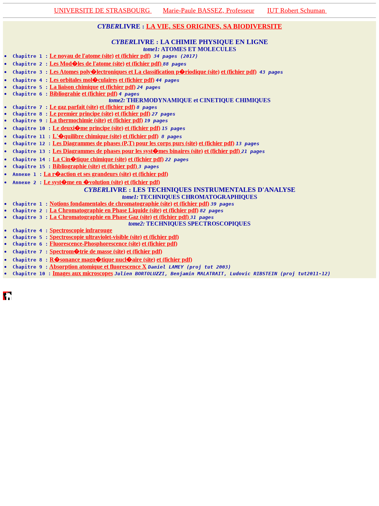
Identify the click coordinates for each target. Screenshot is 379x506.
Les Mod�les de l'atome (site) (87, 63)
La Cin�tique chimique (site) (90, 159)
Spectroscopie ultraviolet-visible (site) (96, 237)
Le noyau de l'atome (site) (82, 56)
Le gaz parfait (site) (74, 107)
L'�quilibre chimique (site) (87, 136)
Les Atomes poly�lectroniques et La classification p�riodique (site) (134, 72)
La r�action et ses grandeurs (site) (87, 174)
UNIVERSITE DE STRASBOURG (103, 10)
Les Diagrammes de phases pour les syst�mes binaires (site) (128, 151)
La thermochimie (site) (78, 120)
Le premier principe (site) (81, 113)
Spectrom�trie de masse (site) (87, 251)
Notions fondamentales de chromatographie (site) (111, 203)
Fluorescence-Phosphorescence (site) (95, 243)
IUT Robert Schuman (297, 10)
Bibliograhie (65, 93)
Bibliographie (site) (76, 166)
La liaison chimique (74, 87)
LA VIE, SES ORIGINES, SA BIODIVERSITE (214, 26)
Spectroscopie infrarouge (81, 230)
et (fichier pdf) (133, 56)
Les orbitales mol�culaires (83, 80)
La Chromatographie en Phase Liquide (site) (105, 210)
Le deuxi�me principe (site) (88, 128)
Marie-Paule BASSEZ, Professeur (208, 10)
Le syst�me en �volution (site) (83, 182)
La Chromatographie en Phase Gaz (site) (101, 217)
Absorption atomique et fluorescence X (98, 266)
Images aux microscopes (83, 273)
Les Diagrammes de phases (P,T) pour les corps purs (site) (125, 143)
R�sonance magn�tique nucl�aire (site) (102, 259)
